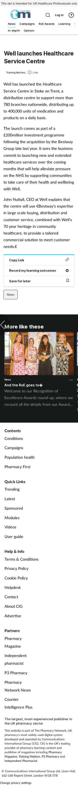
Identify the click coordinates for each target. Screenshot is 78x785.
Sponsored (14, 508)
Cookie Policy (16, 578)
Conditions (14, 438)
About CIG (14, 606)
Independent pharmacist (15, 659)
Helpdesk (13, 587)
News (10, 294)
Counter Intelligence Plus (18, 703)
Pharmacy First (17, 466)
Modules (12, 517)
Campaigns (14, 447)
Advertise (13, 615)
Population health (20, 457)
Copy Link (16, 260)
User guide (14, 536)
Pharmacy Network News (18, 686)
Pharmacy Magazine (13, 642)
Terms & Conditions (22, 559)
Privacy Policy (16, 568)
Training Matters (29, 756)
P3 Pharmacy (16, 672)
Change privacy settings (15, 783)
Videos (10, 527)
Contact (11, 596)
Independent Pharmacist (21, 761)
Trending (12, 489)
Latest (10, 498)
